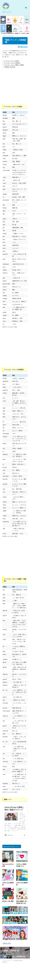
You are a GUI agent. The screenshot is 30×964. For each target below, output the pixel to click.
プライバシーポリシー (7, 960)
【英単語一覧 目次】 (10, 67)
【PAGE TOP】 (6, 943)
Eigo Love (6, 11)
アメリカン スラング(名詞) (11, 60)
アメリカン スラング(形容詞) (12, 63)
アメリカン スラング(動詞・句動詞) (14, 65)
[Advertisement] (15, 85)
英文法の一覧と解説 (8, 901)
